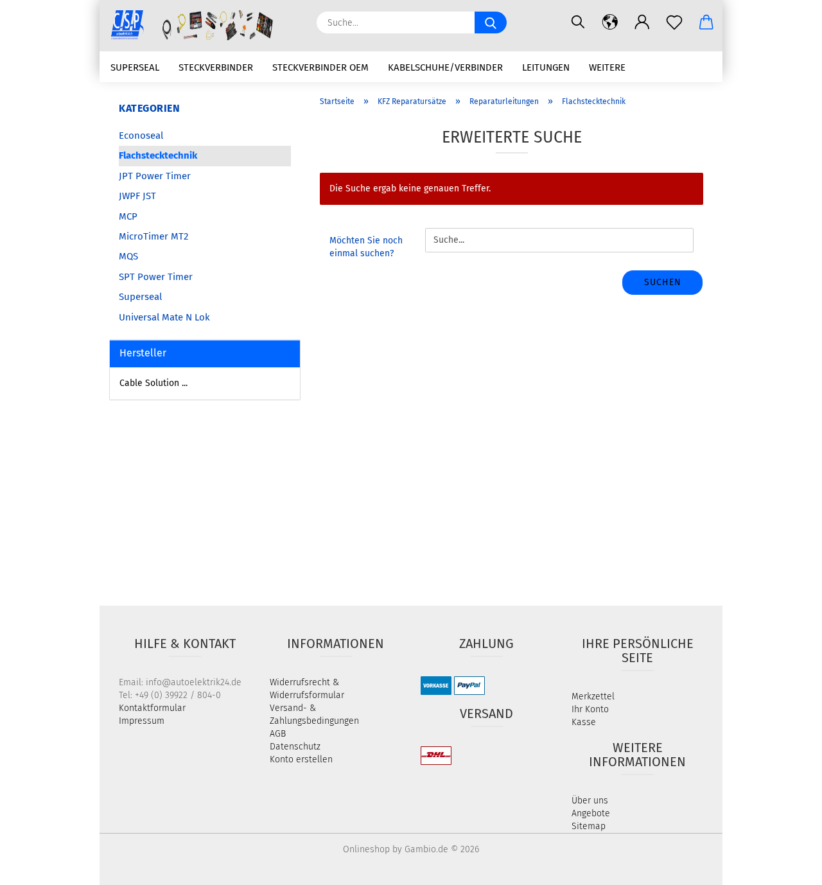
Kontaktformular (152, 708)
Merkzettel (593, 696)
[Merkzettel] (674, 22)
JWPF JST (137, 196)
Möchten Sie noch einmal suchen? (366, 247)
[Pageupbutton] (786, 866)
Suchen (662, 282)
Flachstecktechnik (158, 155)
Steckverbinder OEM (320, 67)
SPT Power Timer (156, 277)
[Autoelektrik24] (203, 25)
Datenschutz (295, 746)
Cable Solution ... (153, 383)
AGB (278, 733)
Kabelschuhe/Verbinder (445, 67)
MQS (128, 256)
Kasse (584, 722)
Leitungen (546, 67)
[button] (610, 22)
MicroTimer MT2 (153, 236)
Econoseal (141, 135)
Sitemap (589, 826)
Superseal (134, 67)
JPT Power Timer (155, 176)
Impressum (141, 720)
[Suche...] (491, 22)
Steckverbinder (216, 67)
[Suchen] (578, 22)
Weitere (607, 67)
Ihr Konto (590, 709)
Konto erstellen (301, 759)
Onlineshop (366, 849)
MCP (128, 216)
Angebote (591, 813)
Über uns (590, 800)
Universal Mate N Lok (164, 317)
